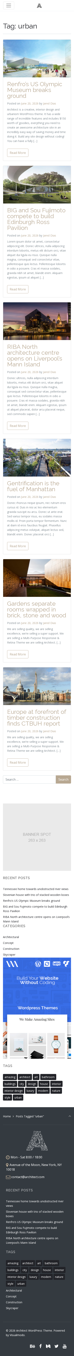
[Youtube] (64, 1346)
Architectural (11, 937)
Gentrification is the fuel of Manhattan (33, 486)
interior (56, 1084)
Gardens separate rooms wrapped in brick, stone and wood (36, 609)
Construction (11, 949)
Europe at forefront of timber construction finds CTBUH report (36, 717)
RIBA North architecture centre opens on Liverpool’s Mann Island (34, 355)
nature (56, 1091)
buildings (10, 1084)
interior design (14, 1091)
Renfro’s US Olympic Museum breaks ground (34, 90)
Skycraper (9, 954)
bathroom (48, 1077)
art (36, 1077)
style (7, 1097)
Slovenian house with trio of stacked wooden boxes (36, 895)
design (32, 1084)
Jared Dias (49, 103)
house (44, 1084)
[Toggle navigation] (8, 5)
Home (7, 1116)
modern (43, 1091)
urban (18, 1097)
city (22, 1084)
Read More (18, 153)
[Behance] (32, 1346)
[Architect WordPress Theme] (39, 5)
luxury (30, 1091)
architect (24, 1077)
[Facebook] (41, 1346)
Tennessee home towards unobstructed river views (35, 889)
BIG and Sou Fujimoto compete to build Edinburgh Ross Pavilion (36, 219)
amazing (10, 1077)
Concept (8, 943)
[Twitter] (56, 1346)
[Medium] (48, 1346)
